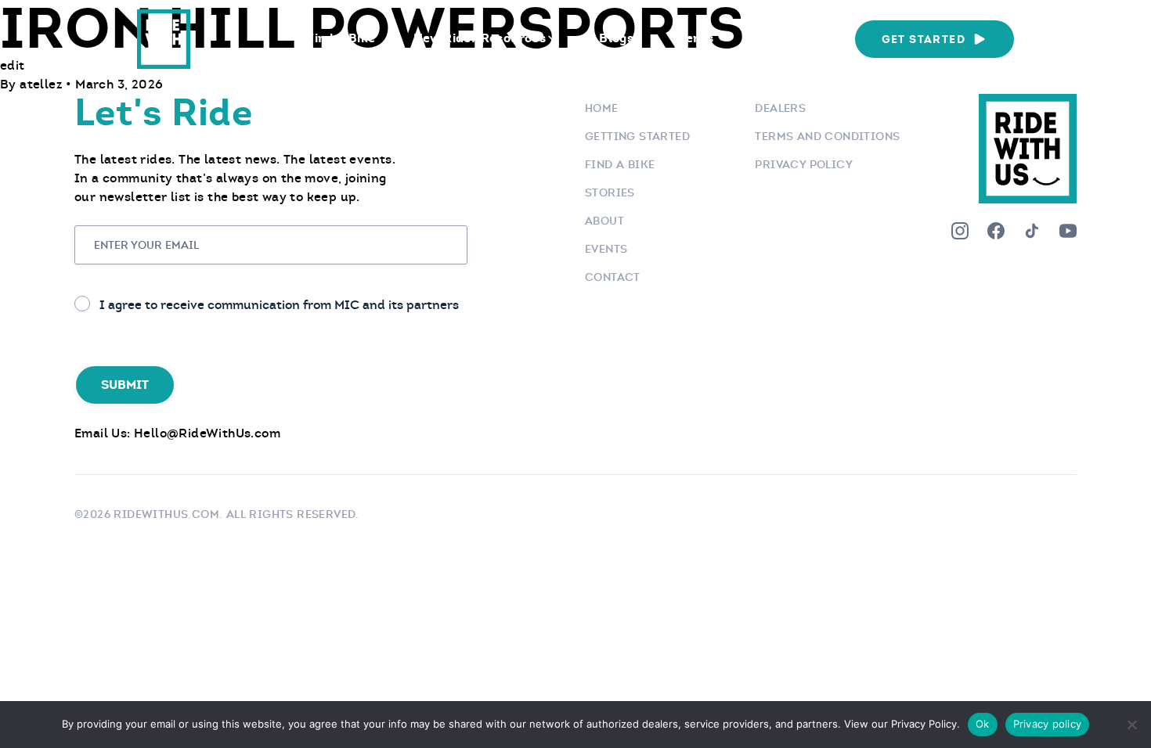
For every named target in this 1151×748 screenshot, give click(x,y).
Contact (612, 277)
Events (692, 38)
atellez (43, 84)
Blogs (616, 38)
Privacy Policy (804, 164)
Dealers (780, 108)
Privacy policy (1047, 723)
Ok (983, 723)
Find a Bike (341, 38)
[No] (1131, 724)
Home (602, 108)
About (604, 221)
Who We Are (789, 38)
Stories (610, 192)
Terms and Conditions (827, 136)
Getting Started (637, 136)
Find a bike (620, 164)
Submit (125, 384)
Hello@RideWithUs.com (207, 433)
